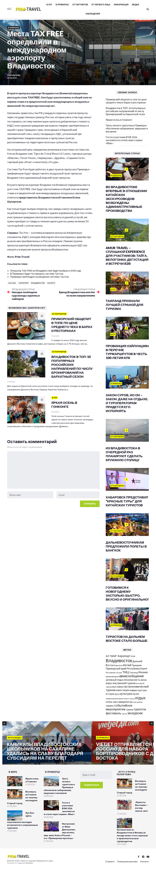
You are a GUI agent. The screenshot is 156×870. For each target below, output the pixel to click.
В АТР (49, 4)
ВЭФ (133, 656)
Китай (127, 665)
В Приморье (62, 4)
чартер (124, 714)
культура (126, 693)
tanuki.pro (29, 863)
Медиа (135, 4)
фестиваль (113, 713)
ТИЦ (125, 672)
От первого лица (100, 4)
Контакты (144, 861)
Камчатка (118, 665)
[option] (46, 743)
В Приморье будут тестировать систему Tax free (36, 273)
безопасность (132, 679)
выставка (117, 686)
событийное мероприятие (119, 707)
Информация (121, 4)
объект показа (129, 699)
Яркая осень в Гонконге (119, 119)
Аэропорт (24, 283)
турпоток (140, 709)
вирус (109, 683)
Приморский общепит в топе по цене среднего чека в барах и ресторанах (126, 101)
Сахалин (118, 673)
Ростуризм (110, 672)
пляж (134, 702)
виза (143, 679)
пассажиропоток (122, 701)
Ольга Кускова (13, 75)
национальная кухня (114, 698)
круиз (117, 694)
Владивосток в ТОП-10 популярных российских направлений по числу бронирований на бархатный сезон (126, 111)
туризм (129, 709)
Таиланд (133, 672)
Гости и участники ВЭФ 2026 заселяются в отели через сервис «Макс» (124, 140)
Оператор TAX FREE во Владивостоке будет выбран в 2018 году (45, 270)
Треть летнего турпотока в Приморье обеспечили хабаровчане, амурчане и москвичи (127, 128)
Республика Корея (137, 668)
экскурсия (135, 713)
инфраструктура (138, 690)
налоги (51, 283)
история (110, 693)
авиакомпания (112, 676)
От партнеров (80, 4)
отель (109, 701)
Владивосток (38, 283)
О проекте (110, 861)
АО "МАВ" (111, 656)
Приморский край (116, 668)
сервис (110, 705)
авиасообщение (131, 676)
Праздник (137, 665)
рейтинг (140, 702)
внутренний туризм (124, 683)
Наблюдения (93, 13)
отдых (140, 697)
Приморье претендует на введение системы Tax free (39, 276)
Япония (143, 672)
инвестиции (122, 690)
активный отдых (115, 679)
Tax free (12, 283)
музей (136, 693)
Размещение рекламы (127, 861)
